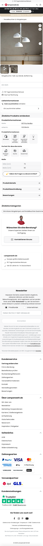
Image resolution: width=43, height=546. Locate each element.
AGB (3, 437)
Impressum (6, 444)
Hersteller (38, 351)
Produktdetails (9, 183)
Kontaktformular (35, 343)
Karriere (5, 412)
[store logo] (13, 4)
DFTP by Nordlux (27, 123)
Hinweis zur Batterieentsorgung (22, 525)
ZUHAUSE (20, 11)
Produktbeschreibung (12, 189)
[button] (4, 69)
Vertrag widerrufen (10, 363)
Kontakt (5, 384)
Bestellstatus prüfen (10, 370)
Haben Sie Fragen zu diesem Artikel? (23, 174)
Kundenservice (9, 359)
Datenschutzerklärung (33, 346)
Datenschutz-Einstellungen (11, 522)
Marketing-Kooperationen (12, 409)
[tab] (21, 375)
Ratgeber (15, 426)
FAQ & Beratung (8, 367)
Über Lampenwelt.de (12, 397)
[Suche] (37, 4)
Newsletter (6, 405)
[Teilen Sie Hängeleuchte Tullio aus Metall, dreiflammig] (40, 29)
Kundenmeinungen (11, 491)
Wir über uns (6, 402)
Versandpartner (10, 478)
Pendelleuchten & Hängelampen (15, 19)
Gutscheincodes (8, 419)
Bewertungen (8, 195)
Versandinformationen (10, 381)
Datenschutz (7, 441)
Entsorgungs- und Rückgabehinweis (22, 528)
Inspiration (6, 426)
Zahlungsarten (7, 377)
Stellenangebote (15, 412)
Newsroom (6, 423)
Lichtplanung (7, 416)
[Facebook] (16, 518)
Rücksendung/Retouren (11, 374)
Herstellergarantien (9, 388)
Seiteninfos (7, 432)
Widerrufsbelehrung (9, 447)
